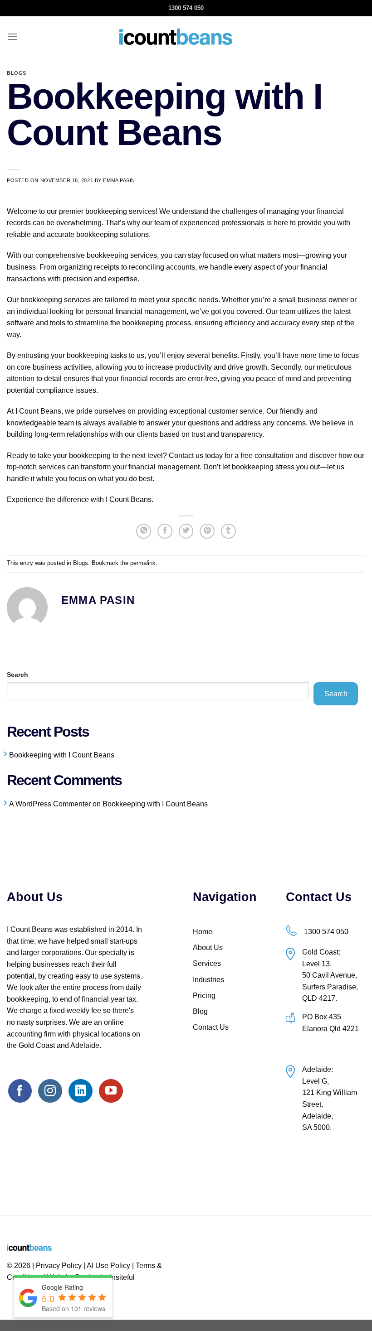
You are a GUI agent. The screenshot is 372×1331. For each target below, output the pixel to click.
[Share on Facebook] (164, 531)
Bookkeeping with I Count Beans (61, 755)
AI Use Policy (108, 1265)
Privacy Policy (59, 1265)
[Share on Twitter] (186, 531)
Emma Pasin (119, 180)
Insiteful (122, 1277)
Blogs (16, 73)
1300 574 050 (186, 8)
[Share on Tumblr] (228, 531)
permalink (143, 562)
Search (17, 674)
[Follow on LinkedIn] (80, 1091)
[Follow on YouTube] (110, 1091)
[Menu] (12, 36)
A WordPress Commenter (50, 804)
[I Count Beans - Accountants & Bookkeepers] (176, 37)
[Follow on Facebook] (20, 1091)
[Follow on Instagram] (50, 1091)
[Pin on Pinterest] (207, 531)
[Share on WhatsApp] (143, 531)
